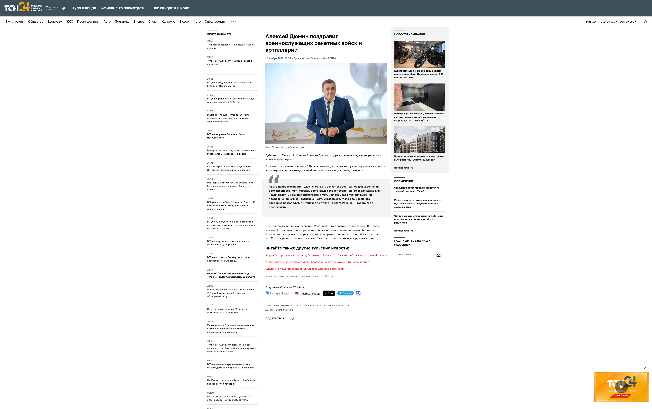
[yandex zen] (329, 293)
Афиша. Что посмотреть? (124, 8)
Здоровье (54, 21)
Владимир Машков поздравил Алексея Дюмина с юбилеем (304, 269)
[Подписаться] (439, 255)
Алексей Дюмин (283, 306)
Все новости (401, 168)
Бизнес (139, 21)
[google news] (279, 293)
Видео (184, 21)
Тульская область (314, 306)
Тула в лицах (84, 8)
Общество (35, 21)
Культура (168, 21)
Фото (197, 21)
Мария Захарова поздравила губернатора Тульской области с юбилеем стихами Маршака (326, 255)
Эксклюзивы (14, 21)
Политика (122, 21)
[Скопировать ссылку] (292, 318)
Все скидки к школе (170, 8)
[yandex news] (307, 293)
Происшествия (88, 21)
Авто (107, 21)
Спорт (153, 21)
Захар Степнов (284, 310)
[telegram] (345, 293)
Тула (298, 306)
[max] (358, 293)
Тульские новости (338, 306)
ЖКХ (69, 21)
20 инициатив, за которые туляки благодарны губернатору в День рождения (317, 262)
